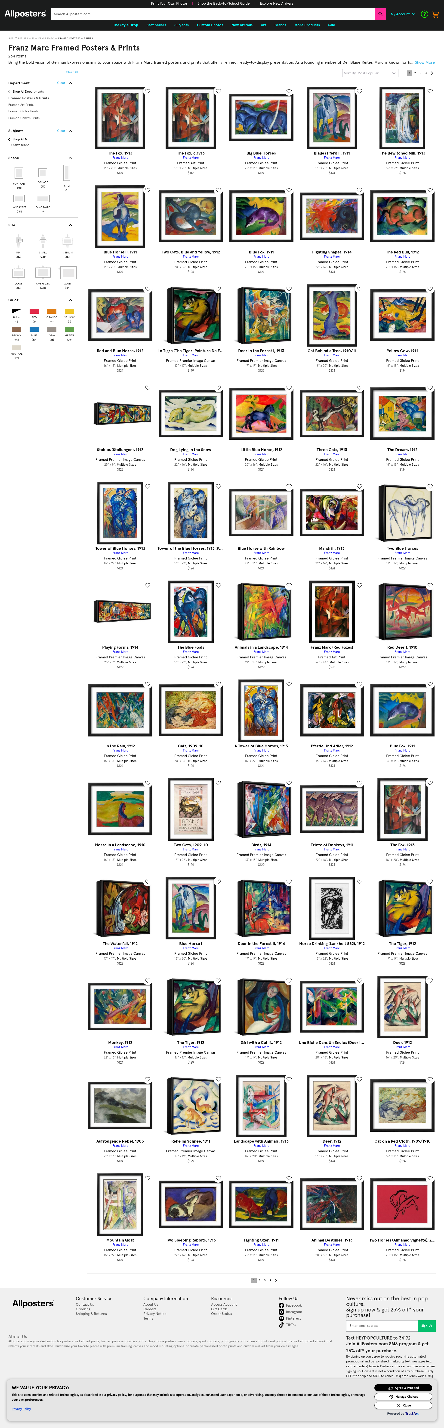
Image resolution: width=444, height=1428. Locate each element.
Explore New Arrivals (276, 3)
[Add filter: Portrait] (19, 173)
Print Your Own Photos (169, 3)
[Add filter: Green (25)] (69, 328)
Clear (61, 131)
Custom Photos (210, 25)
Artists (23, 38)
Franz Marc (46, 38)
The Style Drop (125, 25)
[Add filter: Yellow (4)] (69, 310)
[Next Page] (432, 73)
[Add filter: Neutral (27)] (16, 346)
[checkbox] (18, 245)
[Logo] (25, 14)
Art (11, 38)
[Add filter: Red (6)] (34, 310)
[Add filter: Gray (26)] (52, 328)
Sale (331, 25)
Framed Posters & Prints (75, 38)
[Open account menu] (413, 14)
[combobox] (213, 14)
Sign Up (427, 1325)
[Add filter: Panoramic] (43, 198)
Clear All (72, 72)
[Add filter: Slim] (67, 173)
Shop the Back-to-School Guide (224, 3)
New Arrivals (242, 25)
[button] (169, 3)
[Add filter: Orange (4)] (52, 310)
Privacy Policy (21, 1409)
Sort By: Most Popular (361, 73)
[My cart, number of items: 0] (435, 14)
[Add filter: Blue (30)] (34, 328)
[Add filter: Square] (43, 172)
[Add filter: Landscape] (19, 198)
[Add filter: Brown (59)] (16, 328)
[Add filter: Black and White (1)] (16, 310)
